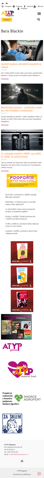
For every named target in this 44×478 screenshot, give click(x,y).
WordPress (17, 474)
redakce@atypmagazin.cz (18, 454)
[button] (39, 13)
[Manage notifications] (39, 473)
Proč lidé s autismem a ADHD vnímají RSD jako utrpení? (20, 196)
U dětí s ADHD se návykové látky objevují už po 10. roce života (21, 225)
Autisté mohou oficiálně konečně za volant (21, 65)
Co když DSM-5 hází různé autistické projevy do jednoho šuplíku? (20, 210)
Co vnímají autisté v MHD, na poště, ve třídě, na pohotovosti (21, 155)
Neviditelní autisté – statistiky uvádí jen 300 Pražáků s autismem (21, 109)
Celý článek (4, 79)
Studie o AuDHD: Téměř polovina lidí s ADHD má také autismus (20, 217)
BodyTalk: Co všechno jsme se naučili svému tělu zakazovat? (20, 203)
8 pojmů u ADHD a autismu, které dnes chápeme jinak (21, 232)
